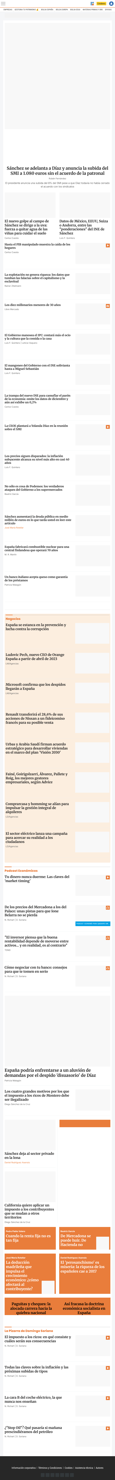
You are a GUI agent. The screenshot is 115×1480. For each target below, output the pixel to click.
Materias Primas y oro (93, 9)
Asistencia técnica (84, 1467)
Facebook (43, 1475)
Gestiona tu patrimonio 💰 (27, 9)
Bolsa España (47, 9)
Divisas (108, 9)
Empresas (8, 9)
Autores (99, 1467)
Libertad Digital (57, 1461)
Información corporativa (24, 1467)
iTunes (72, 1475)
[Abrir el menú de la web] (20, 3)
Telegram (67, 1475)
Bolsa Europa (62, 9)
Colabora (101, 3)
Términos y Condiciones (50, 1467)
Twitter (48, 1475)
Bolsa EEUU (75, 9)
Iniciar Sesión (111, 3)
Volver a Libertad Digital (92, 3)
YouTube (57, 1475)
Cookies (69, 1467)
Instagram (52, 1475)
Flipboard (62, 1475)
